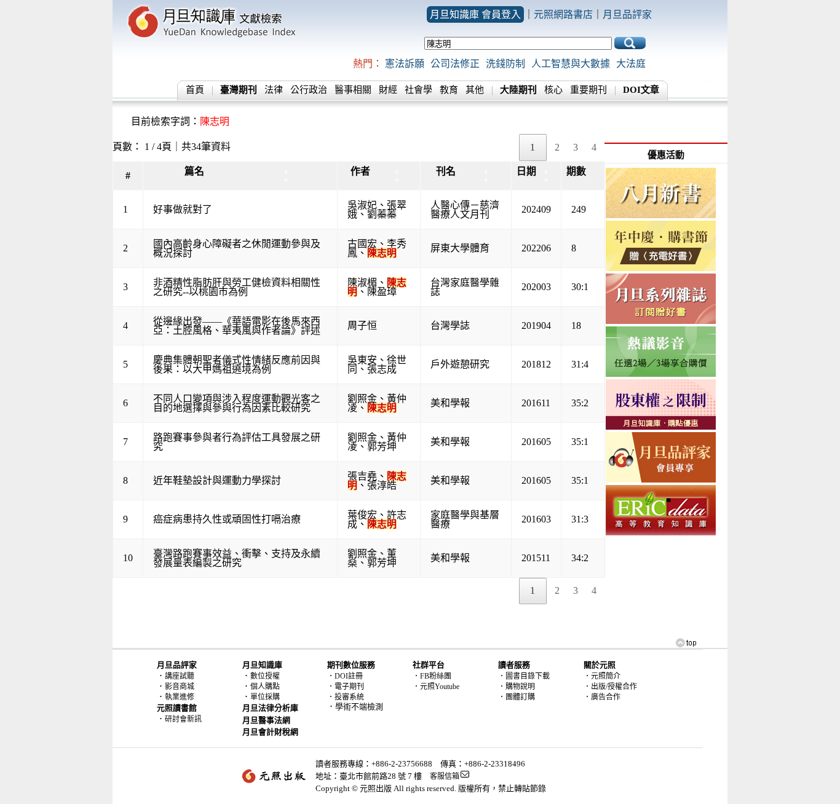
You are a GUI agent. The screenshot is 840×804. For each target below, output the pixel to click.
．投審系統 (345, 697)
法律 (273, 90)
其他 (475, 90)
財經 (388, 90)
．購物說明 (516, 686)
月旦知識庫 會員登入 (475, 14)
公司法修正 (455, 63)
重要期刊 (588, 90)
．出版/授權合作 (610, 686)
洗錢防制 (505, 63)
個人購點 (265, 686)
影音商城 (179, 686)
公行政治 (308, 90)
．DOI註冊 (345, 676)
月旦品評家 (627, 14)
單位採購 (265, 697)
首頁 (195, 90)
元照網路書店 (563, 14)
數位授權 (265, 676)
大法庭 (631, 63)
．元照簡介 (602, 676)
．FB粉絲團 (432, 676)
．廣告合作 (602, 697)
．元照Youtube (436, 686)
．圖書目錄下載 (524, 676)
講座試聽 (179, 676)
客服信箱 (444, 776)
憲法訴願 (404, 63)
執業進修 (179, 697)
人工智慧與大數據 (570, 63)
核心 (553, 90)
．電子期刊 (345, 686)
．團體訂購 (516, 697)
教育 (449, 90)
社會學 (418, 90)
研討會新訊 (183, 719)
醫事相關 (353, 90)
